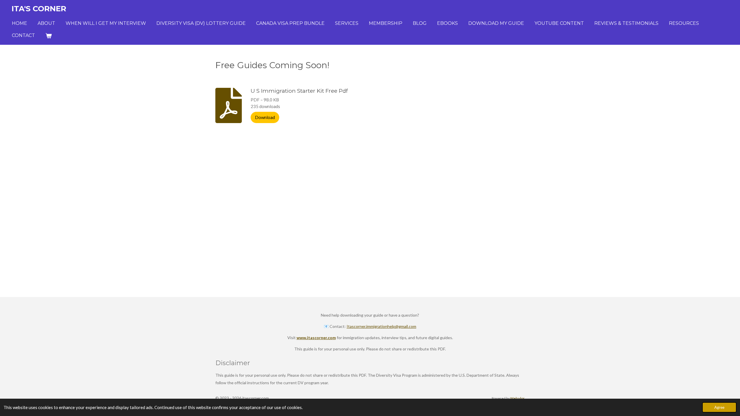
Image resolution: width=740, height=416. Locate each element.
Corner (39, 8)
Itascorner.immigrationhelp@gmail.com (381, 326)
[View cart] (49, 35)
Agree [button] (719, 407)
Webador (517, 398)
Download (265, 117)
